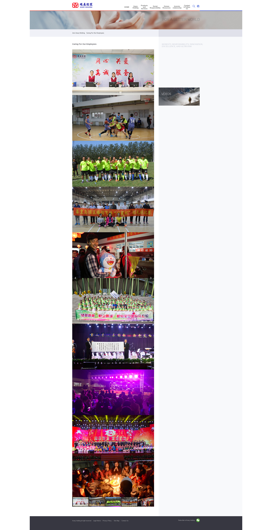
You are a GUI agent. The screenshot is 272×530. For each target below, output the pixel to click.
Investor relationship (177, 7)
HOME (126, 7)
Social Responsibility (155, 7)
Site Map (116, 521)
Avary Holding (135, 7)
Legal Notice (97, 521)
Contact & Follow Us (187, 7)
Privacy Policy (107, 521)
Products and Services (144, 7)
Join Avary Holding (78, 33)
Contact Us (125, 521)
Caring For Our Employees (95, 33)
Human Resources (167, 7)
